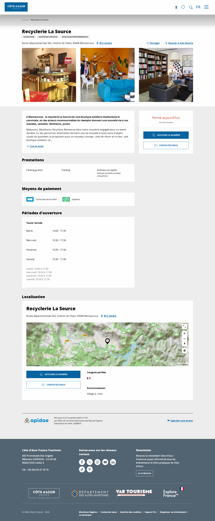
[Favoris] (183, 7)
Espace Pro (150, 511)
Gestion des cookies (130, 511)
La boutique (85, 514)
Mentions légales (88, 511)
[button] (191, 7)
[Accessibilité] (176, 7)
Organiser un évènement (173, 511)
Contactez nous (109, 511)
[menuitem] (16, 7)
